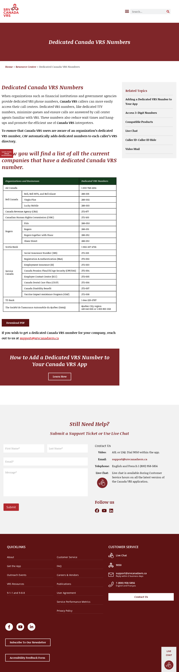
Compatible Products (139, 122)
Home (9, 67)
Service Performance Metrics (73, 601)
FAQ (59, 566)
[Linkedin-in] (31, 627)
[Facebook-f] (9, 627)
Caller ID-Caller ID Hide (141, 140)
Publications (64, 584)
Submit (11, 507)
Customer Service (67, 557)
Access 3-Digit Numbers (141, 113)
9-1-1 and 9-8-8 (16, 592)
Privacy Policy (64, 610)
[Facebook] (97, 510)
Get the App (14, 566)
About (10, 557)
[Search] (168, 11)
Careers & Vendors (68, 575)
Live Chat (132, 131)
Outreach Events (16, 575)
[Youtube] (104, 510)
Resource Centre (26, 67)
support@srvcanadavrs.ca (39, 338)
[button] (127, 11)
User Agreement (66, 592)
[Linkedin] (111, 510)
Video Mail (133, 149)
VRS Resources (15, 584)
